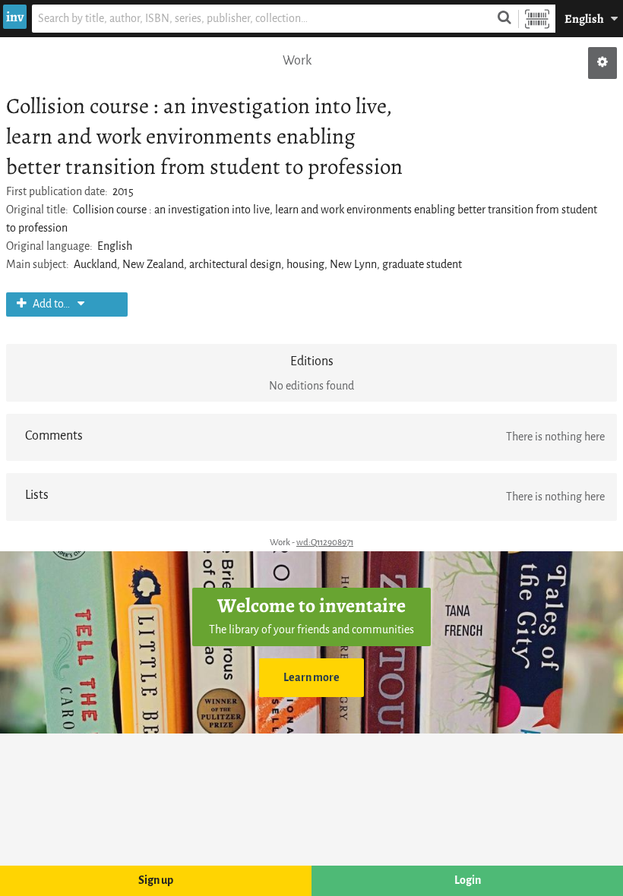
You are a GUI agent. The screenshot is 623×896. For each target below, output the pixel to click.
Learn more (311, 677)
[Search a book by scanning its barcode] (537, 19)
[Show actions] (602, 63)
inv (15, 17)
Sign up (155, 880)
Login (467, 880)
